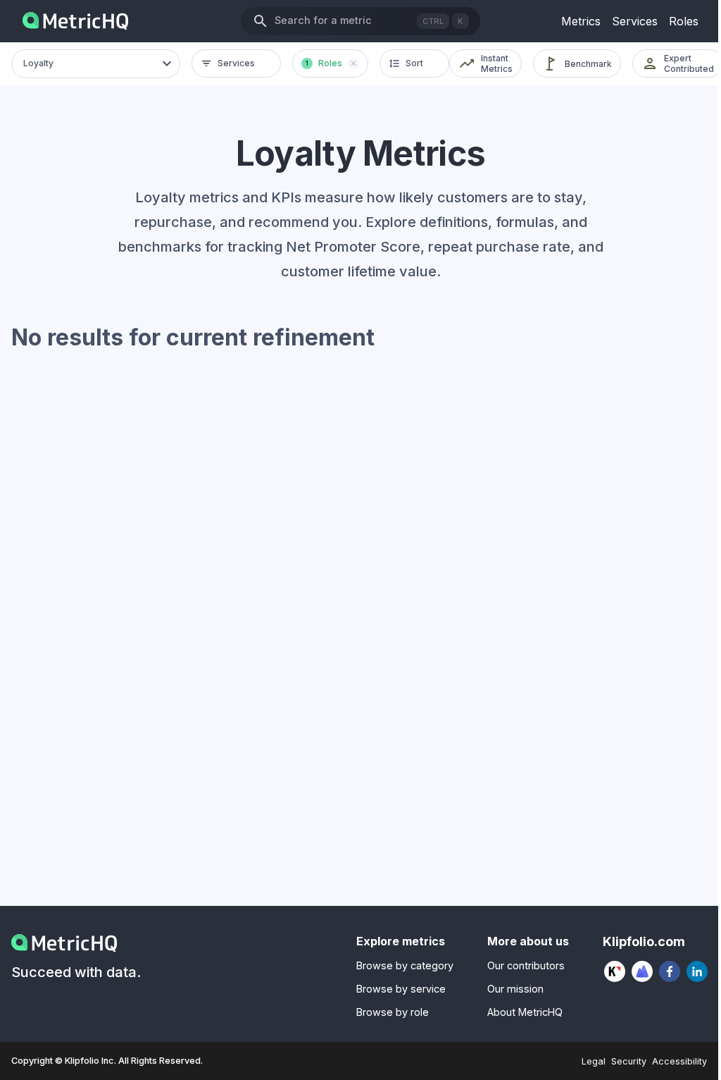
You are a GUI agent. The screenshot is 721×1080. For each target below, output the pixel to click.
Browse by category (404, 965)
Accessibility (679, 1061)
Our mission (515, 989)
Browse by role (392, 1012)
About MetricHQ (525, 1012)
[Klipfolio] (615, 971)
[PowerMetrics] (642, 971)
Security (628, 1061)
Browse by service (401, 989)
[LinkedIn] (697, 971)
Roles (683, 21)
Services (635, 21)
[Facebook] (670, 971)
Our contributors (526, 965)
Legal (594, 1061)
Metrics (581, 21)
